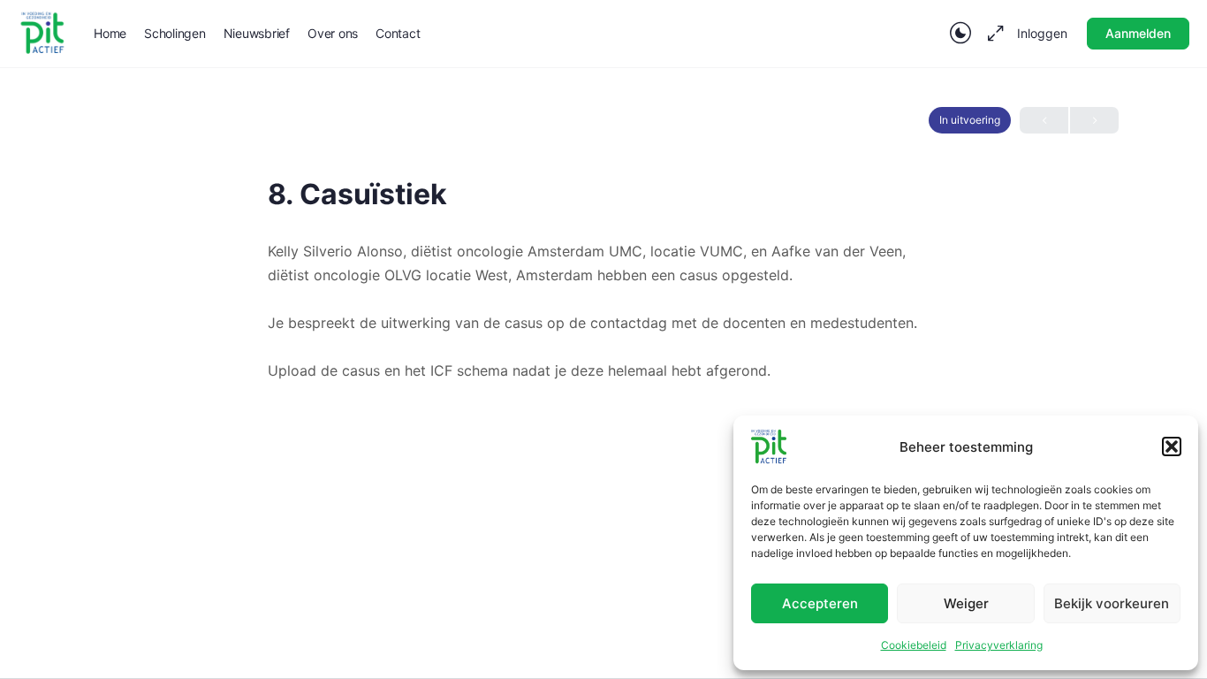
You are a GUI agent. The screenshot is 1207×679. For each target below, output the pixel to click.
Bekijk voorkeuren (1111, 603)
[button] (1171, 446)
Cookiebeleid (913, 645)
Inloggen (1042, 33)
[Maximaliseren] (992, 33)
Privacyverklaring (999, 645)
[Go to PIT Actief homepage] (42, 32)
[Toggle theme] (960, 33)
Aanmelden (1138, 33)
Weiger (966, 603)
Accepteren (820, 603)
